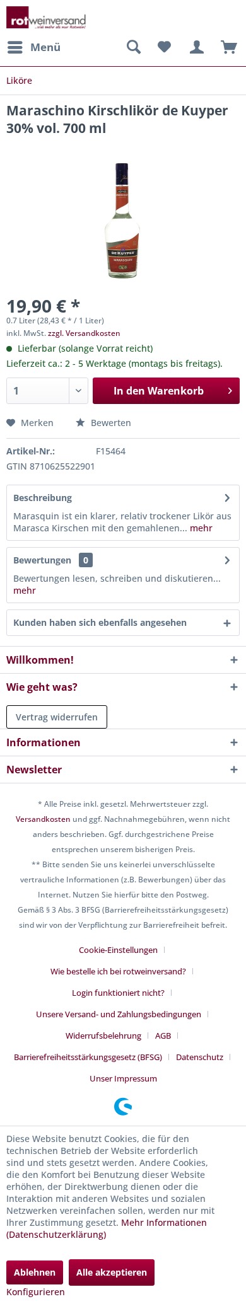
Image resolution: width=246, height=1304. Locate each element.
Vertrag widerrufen (57, 717)
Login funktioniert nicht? (118, 992)
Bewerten (109, 423)
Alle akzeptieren (111, 1272)
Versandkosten (43, 819)
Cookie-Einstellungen (118, 949)
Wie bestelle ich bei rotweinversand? (118, 971)
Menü (45, 47)
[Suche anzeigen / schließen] (133, 47)
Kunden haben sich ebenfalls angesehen (100, 622)
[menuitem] (33, 47)
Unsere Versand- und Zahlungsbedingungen (118, 1014)
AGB (163, 1035)
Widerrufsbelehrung (103, 1035)
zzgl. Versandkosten (84, 333)
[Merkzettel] (164, 47)
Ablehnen (35, 1272)
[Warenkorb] (225, 47)
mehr (200, 528)
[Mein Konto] (195, 47)
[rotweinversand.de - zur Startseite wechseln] (46, 17)
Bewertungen (42, 560)
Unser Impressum (123, 1078)
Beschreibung (42, 498)
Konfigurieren (35, 1292)
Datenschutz (199, 1057)
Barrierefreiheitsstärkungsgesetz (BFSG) (88, 1057)
